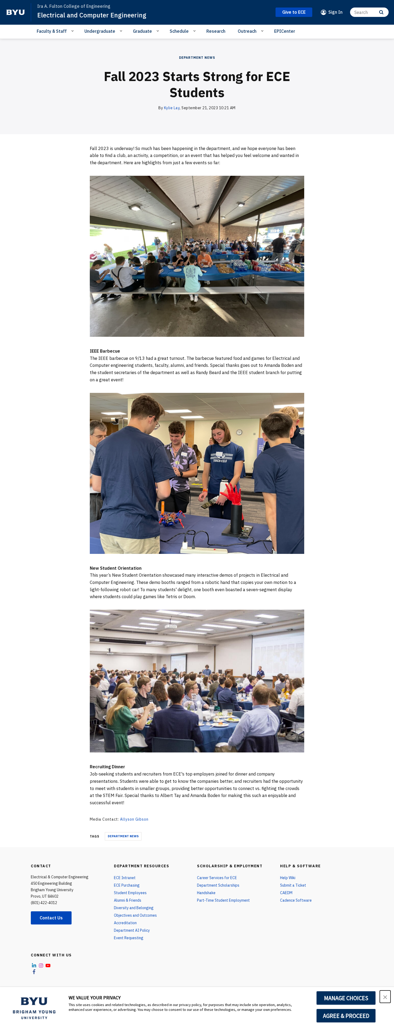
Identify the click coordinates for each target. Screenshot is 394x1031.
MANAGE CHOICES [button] (346, 998)
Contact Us (51, 917)
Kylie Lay (172, 107)
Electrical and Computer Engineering (91, 15)
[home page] (15, 12)
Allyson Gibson (134, 819)
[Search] (381, 12)
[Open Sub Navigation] (73, 31)
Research (215, 31)
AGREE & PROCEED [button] (346, 1015)
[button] (385, 996)
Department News (197, 58)
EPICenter (284, 31)
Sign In (335, 12)
